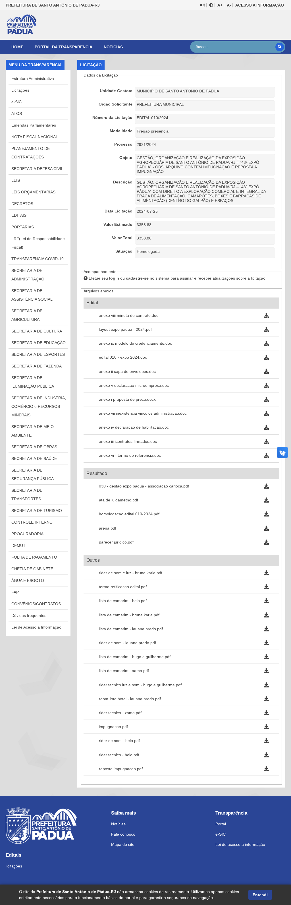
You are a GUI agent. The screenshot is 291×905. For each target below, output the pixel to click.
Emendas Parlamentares (33, 125)
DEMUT (18, 545)
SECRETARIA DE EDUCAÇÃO (38, 342)
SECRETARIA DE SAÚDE (34, 458)
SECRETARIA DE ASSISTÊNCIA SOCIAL (32, 294)
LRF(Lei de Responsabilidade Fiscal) (38, 242)
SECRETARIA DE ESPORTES (38, 354)
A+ (220, 5)
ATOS (16, 113)
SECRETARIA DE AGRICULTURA (26, 315)
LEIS (15, 180)
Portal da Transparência (63, 47)
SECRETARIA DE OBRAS (34, 447)
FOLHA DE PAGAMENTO (34, 557)
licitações (14, 866)
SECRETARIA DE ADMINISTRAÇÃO (27, 274)
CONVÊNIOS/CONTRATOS (36, 604)
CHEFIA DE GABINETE (32, 569)
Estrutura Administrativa (32, 78)
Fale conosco (123, 834)
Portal (220, 824)
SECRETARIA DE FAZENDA (36, 366)
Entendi (260, 894)
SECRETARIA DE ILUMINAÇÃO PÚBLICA (32, 382)
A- (229, 5)
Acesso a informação (259, 5)
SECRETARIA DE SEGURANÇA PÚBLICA (32, 474)
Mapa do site (122, 844)
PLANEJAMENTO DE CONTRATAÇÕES (30, 152)
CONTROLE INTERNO (32, 522)
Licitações (20, 90)
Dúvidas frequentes (28, 615)
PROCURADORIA (27, 534)
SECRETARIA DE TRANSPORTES (26, 494)
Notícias (113, 47)
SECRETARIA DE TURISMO (36, 510)
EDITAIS (18, 215)
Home (17, 47)
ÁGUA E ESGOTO (27, 580)
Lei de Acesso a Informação (36, 627)
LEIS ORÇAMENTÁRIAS (33, 192)
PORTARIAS (22, 227)
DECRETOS (22, 203)
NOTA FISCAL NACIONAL (34, 137)
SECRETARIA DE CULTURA (36, 331)
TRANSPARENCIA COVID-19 (37, 259)
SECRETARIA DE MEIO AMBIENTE (32, 430)
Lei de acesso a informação (240, 844)
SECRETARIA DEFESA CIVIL (37, 168)
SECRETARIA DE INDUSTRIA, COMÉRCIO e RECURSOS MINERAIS (38, 406)
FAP (15, 592)
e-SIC (16, 102)
